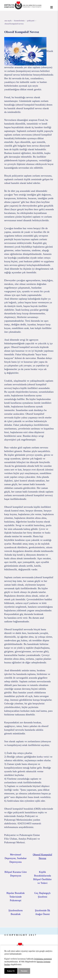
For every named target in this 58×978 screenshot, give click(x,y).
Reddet (24, 971)
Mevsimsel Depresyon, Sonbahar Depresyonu (16, 858)
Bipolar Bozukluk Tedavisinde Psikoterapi (15, 897)
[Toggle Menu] (51, 7)
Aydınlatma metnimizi (43, 959)
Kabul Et (11, 971)
